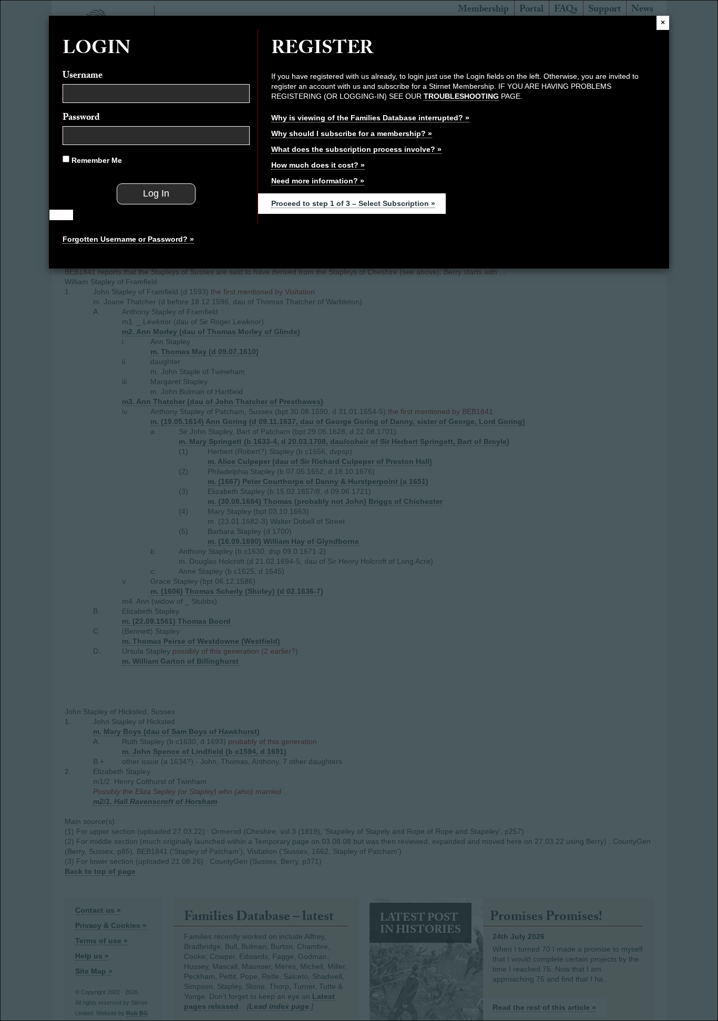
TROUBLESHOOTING (461, 96)
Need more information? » (317, 181)
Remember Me (95, 160)
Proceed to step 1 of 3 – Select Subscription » (353, 203)
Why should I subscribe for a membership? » (351, 133)
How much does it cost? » (318, 165)
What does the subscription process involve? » (356, 149)
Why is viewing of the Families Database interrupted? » (370, 118)
